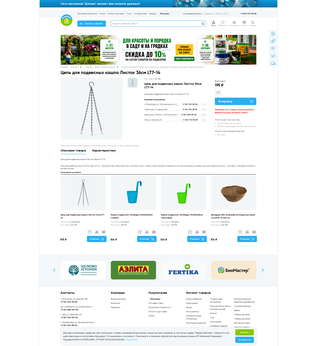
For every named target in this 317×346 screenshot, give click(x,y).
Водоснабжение (193, 299)
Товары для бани (242, 314)
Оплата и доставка (116, 14)
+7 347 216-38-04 (190, 104)
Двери (237, 310)
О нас (129, 14)
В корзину (225, 101)
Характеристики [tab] (104, 150)
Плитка (213, 313)
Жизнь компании (118, 299)
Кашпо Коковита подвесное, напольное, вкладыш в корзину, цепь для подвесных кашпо (163, 67)
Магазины (164, 14)
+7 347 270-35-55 (189, 109)
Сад (87, 67)
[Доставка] (273, 63)
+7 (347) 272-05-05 (248, 14)
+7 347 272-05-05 (190, 120)
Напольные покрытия (196, 323)
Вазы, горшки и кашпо (105, 67)
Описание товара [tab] (73, 150)
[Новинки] (273, 41)
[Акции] (273, 33)
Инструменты (192, 311)
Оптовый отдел (140, 14)
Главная (64, 67)
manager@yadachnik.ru (192, 14)
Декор (189, 307)
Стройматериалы (242, 306)
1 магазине (120, 222)
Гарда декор (192, 303)
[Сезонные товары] (273, 48)
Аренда (152, 14)
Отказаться (245, 340)
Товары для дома (242, 319)
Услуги (102, 14)
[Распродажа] (273, 56)
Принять (244, 332)
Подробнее (131, 339)
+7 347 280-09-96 (189, 115)
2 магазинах (70, 222)
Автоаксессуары (242, 323)
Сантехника (216, 322)
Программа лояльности (87, 14)
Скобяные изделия (218, 326)
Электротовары (241, 327)
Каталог (75, 67)
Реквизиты (115, 307)
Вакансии (115, 303)
